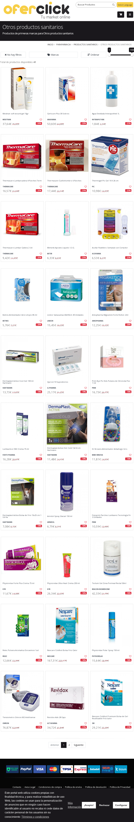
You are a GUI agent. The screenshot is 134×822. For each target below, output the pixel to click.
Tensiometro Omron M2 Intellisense (19, 717)
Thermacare (8, 187)
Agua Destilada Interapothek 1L (106, 114)
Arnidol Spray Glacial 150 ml (59, 516)
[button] (53, 55)
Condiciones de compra (50, 787)
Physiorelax (97, 656)
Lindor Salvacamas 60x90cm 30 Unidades (65, 315)
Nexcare (50, 656)
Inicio (50, 44)
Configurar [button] (121, 805)
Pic (93, 187)
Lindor (50, 321)
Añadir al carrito (23, 130)
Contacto (17, 787)
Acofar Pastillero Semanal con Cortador (110, 248)
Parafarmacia (63, 44)
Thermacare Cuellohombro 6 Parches (64, 181)
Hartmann (7, 388)
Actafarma (52, 723)
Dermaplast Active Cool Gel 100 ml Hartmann (18, 382)
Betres (5, 321)
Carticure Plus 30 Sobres (58, 114)
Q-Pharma (51, 388)
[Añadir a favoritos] (40, 119)
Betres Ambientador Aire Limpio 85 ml (20, 315)
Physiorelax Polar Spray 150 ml (106, 650)
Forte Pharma (9, 455)
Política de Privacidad (120, 787)
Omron (6, 723)
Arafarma (51, 120)
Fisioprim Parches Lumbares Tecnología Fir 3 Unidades (111, 516)
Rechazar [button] (104, 805)
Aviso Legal (30, 787)
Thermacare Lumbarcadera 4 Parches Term (22, 181)
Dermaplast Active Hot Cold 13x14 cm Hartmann (64, 449)
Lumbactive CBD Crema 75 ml (16, 449)
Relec (5, 656)
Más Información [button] (74, 805)
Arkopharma (97, 321)
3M (93, 723)
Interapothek (98, 120)
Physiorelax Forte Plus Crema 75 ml (18, 583)
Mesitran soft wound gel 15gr (16, 114)
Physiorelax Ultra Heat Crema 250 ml (63, 583)
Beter (49, 254)
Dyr (4, 589)
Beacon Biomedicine (101, 589)
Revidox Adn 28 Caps (56, 717)
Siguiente (79, 744)
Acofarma (96, 254)
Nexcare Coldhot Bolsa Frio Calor (62, 650)
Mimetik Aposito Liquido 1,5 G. (61, 248)
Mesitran (7, 120)
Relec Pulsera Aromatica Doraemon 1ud (21, 650)
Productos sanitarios (86, 44)
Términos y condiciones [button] (35, 816)
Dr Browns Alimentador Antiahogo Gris (109, 449)
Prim (94, 388)
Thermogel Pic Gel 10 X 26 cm (105, 181)
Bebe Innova (97, 455)
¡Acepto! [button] (89, 805)
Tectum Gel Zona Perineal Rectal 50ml (109, 583)
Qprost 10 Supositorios (57, 382)
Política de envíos (73, 787)
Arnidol (50, 522)
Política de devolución (96, 787)
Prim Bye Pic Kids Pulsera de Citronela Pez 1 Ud (111, 382)
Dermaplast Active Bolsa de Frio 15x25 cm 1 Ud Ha (22, 516)
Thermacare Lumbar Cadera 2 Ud (17, 248)
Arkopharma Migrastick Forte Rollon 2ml (110, 315)
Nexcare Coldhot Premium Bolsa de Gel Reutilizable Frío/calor (110, 717)
